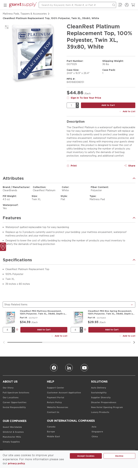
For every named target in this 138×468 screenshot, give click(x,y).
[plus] (77, 104)
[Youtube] (84, 367)
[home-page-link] (23, 4)
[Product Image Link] (10, 317)
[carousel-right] (134, 342)
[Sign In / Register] (127, 5)
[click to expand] (7, 27)
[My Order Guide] (120, 5)
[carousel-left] (4, 342)
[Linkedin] (69, 367)
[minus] (77, 106)
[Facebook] (54, 367)
